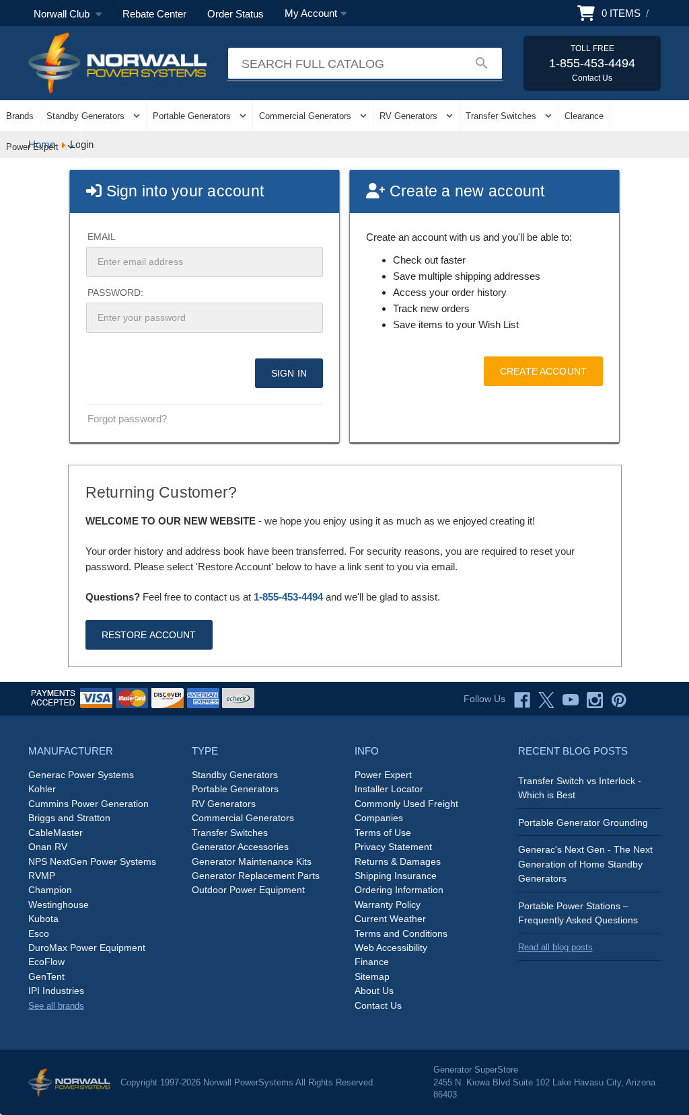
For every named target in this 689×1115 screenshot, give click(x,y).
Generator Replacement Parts (256, 875)
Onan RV (47, 846)
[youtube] (570, 700)
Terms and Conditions (401, 933)
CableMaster (55, 832)
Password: (115, 292)
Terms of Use (383, 832)
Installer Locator (389, 788)
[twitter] (546, 700)
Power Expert (32, 147)
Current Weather (390, 918)
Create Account (543, 371)
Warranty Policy (388, 904)
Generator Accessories (240, 846)
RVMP (41, 875)
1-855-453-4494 (288, 597)
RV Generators (408, 116)
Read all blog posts (555, 947)
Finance (372, 961)
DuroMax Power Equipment (86, 947)
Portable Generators (192, 116)
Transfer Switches (501, 116)
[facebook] (522, 700)
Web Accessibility (391, 947)
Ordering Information (399, 889)
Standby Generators (85, 116)
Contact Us (378, 1005)
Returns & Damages (398, 861)
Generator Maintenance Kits (252, 861)
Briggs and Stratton (69, 817)
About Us (374, 990)
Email (101, 236)
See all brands (56, 1006)
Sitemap (372, 976)
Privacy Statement (393, 846)
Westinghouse (58, 904)
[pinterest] (619, 700)
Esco (38, 933)
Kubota (43, 918)
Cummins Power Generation (88, 803)
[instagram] (594, 700)
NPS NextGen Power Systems (92, 861)
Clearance (584, 116)
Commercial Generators (305, 116)
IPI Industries (56, 990)
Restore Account (149, 634)
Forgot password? (127, 418)
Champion (50, 889)
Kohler (42, 788)
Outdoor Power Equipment (248, 889)
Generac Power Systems (81, 774)
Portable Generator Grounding (583, 822)
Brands (20, 116)
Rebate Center (154, 14)
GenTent (46, 976)
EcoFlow (46, 961)
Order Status (235, 14)
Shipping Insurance (396, 875)
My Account (311, 13)
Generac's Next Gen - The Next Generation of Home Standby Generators (585, 864)
